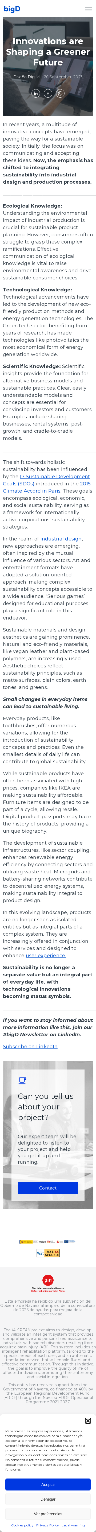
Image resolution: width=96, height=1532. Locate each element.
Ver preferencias (48, 1514)
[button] (88, 1420)
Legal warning (73, 1525)
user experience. (46, 956)
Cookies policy (22, 1525)
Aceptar (48, 1484)
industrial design (60, 539)
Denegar (48, 1499)
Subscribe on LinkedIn (30, 1047)
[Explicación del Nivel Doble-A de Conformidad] (48, 1255)
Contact (48, 1188)
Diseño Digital (26, 77)
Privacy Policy (47, 1525)
